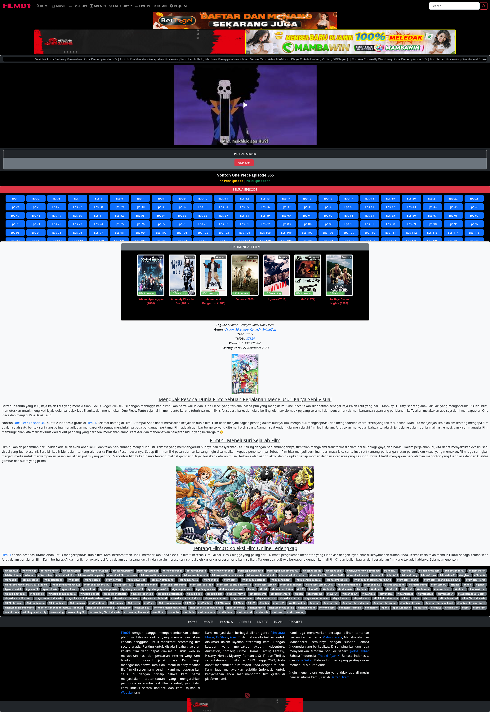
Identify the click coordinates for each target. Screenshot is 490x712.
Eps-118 (56, 241)
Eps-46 (474, 207)
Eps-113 (432, 232)
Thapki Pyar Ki (329, 656)
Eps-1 (15, 198)
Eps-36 (265, 207)
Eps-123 (161, 241)
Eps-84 (307, 224)
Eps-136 (432, 241)
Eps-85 (327, 224)
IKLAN (278, 622)
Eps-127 (244, 241)
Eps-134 (390, 241)
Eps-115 (474, 232)
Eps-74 (98, 224)
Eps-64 (369, 215)
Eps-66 (411, 215)
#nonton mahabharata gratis (206, 607)
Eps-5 (98, 198)
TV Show (222, 637)
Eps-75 (119, 224)
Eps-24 (15, 207)
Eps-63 (348, 215)
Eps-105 (265, 232)
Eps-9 (182, 198)
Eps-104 (244, 232)
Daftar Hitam (340, 677)
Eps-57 (223, 215)
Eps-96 (77, 232)
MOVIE (208, 622)
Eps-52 (119, 215)
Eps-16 (327, 198)
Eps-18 (369, 198)
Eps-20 (411, 198)
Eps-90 (432, 224)
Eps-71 (35, 224)
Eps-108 (328, 232)
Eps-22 (453, 198)
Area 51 (235, 637)
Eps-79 (202, 224)
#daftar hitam (13, 575)
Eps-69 (474, 215)
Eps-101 (182, 232)
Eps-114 (453, 232)
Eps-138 (474, 241)
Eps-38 (307, 207)
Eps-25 (35, 207)
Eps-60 (286, 215)
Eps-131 (328, 241)
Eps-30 (140, 207)
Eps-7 (140, 198)
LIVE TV (262, 622)
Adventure (242, 329)
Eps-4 (77, 198)
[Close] (247, 31)
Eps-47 (15, 215)
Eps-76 (140, 224)
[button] (121, 6)
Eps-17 (348, 198)
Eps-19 (390, 198)
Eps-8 (161, 198)
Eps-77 (161, 224)
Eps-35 (244, 207)
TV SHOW (226, 622)
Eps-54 (161, 215)
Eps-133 (369, 241)
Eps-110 (369, 232)
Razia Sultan (304, 660)
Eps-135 (411, 241)
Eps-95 (56, 232)
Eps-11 (223, 198)
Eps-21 (432, 198)
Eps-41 (369, 207)
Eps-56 (202, 215)
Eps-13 (265, 198)
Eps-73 (77, 224)
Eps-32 (181, 207)
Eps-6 (119, 198)
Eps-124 (182, 241)
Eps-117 (36, 241)
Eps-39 (327, 207)
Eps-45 (453, 207)
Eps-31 (161, 207)
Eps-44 (432, 207)
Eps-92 (474, 224)
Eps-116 (15, 241)
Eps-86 (348, 224)
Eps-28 (98, 207)
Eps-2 (36, 198)
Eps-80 (223, 224)
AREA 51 (245, 622)
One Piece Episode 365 (30, 423)
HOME (192, 622)
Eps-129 (286, 241)
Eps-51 (98, 215)
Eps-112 (411, 232)
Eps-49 (56, 215)
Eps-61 (307, 215)
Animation (269, 329)
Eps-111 (390, 232)
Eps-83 (286, 224)
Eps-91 (453, 224)
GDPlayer (244, 162)
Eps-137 (453, 241)
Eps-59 (265, 215)
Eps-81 (244, 224)
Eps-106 (286, 232)
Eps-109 (349, 232)
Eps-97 (98, 232)
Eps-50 (77, 215)
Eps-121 (119, 241)
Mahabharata (332, 637)
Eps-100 (161, 232)
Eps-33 (202, 207)
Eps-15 (307, 198)
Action (229, 329)
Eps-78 (181, 224)
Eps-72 (56, 224)
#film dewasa (113, 579)
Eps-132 (349, 241)
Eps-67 (432, 215)
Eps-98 (119, 232)
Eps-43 (411, 207)
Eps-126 (223, 241)
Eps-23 (474, 198)
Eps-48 (35, 215)
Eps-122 (140, 241)
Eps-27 (77, 207)
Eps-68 (453, 215)
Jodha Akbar (359, 651)
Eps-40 (348, 207)
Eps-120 (98, 241)
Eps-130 (307, 241)
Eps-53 (140, 215)
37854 (250, 339)
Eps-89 (411, 224)
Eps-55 (181, 215)
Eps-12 (244, 198)
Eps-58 (244, 215)
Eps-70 (15, 224)
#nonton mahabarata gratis (170, 607)
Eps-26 (56, 207)
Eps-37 (286, 207)
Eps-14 (286, 198)
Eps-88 (390, 224)
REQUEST (295, 622)
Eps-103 (223, 232)
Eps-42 (390, 207)
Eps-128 (265, 241)
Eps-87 (369, 224)
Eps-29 (119, 207)
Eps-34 (223, 207)
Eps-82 (265, 224)
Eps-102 (203, 232)
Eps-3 (56, 198)
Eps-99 (140, 232)
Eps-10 (202, 198)
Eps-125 (203, 241)
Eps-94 (35, 232)
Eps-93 (15, 232)
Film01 (91, 423)
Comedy (255, 329)
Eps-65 (390, 215)
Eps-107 (307, 232)
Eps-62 (327, 215)
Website (127, 692)
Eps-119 (77, 241)
